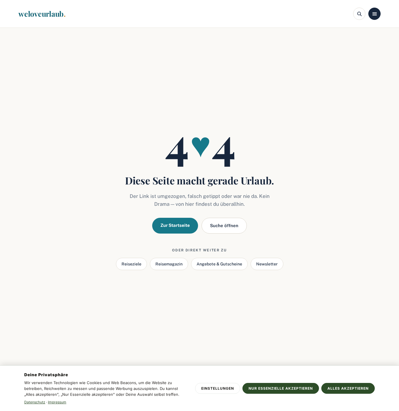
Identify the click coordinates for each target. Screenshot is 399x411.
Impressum (57, 402)
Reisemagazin (169, 264)
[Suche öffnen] (359, 14)
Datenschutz (34, 402)
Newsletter (267, 264)
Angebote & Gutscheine (219, 264)
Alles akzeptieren (348, 388)
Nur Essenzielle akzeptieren (281, 388)
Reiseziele (131, 264)
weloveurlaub (42, 13)
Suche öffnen (224, 225)
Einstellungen (217, 388)
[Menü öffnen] (374, 14)
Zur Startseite (175, 225)
